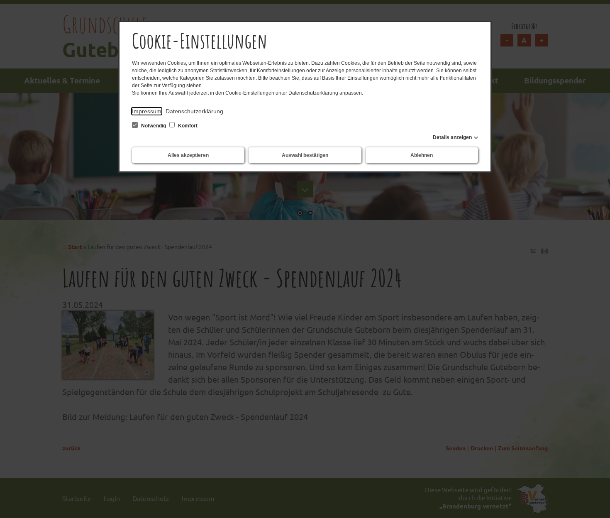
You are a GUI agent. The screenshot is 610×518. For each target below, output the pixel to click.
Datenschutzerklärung (194, 111)
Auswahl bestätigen (305, 155)
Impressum (146, 111)
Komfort (187, 126)
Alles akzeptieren (188, 155)
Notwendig (153, 126)
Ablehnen (421, 155)
